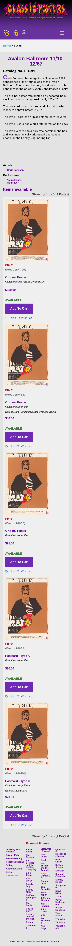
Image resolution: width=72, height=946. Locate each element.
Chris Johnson (15, 170)
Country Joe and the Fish (30, 916)
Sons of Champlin (60, 875)
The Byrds (29, 904)
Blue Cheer (29, 874)
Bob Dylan (29, 879)
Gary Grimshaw (45, 875)
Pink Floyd (44, 927)
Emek (43, 860)
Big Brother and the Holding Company (31, 865)
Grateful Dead (45, 882)
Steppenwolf (60, 886)
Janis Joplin (44, 893)
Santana (59, 870)
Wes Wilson (59, 914)
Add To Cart (19, 308)
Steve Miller (58, 892)
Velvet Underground (60, 902)
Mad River (13, 182)
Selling (9, 865)
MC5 (43, 915)
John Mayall (44, 910)
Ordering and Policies (13, 850)
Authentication (14, 868)
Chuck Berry (29, 910)
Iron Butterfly (45, 888)
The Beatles (30, 856)
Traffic (58, 896)
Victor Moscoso (60, 909)
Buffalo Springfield (31, 897)
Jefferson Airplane (46, 899)
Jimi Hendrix (45, 905)
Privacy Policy (13, 855)
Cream (29, 922)
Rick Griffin (58, 860)
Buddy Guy (29, 885)
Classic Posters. (33, 941)
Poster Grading (14, 858)
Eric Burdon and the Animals (45, 866)
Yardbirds (60, 922)
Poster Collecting (15, 862)
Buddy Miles (29, 890)
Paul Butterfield (45, 920)
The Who (60, 919)
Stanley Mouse (59, 880)
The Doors (44, 855)
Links (9, 872)
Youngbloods (14, 180)
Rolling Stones (59, 866)
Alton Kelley (29, 850)
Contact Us (12, 875)
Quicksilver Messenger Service (60, 852)
